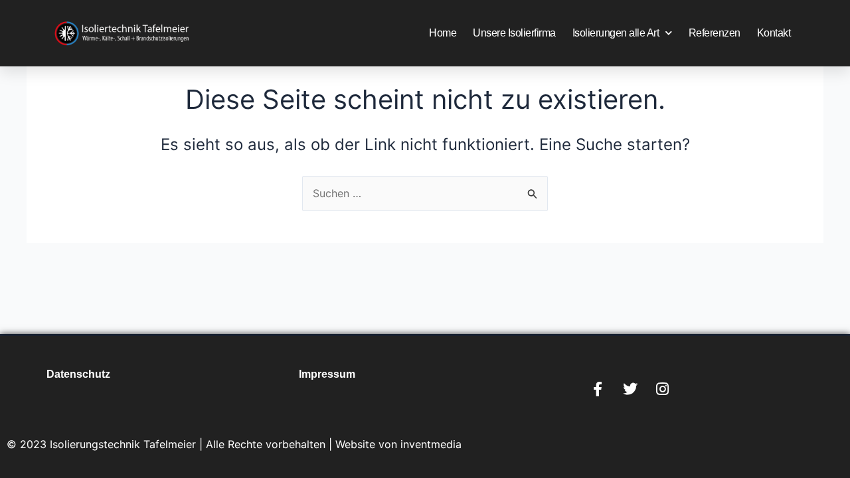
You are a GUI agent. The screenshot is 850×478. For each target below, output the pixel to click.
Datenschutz (78, 374)
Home (442, 33)
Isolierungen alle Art (615, 33)
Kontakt (774, 33)
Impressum (327, 374)
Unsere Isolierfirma (514, 33)
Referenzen (714, 33)
